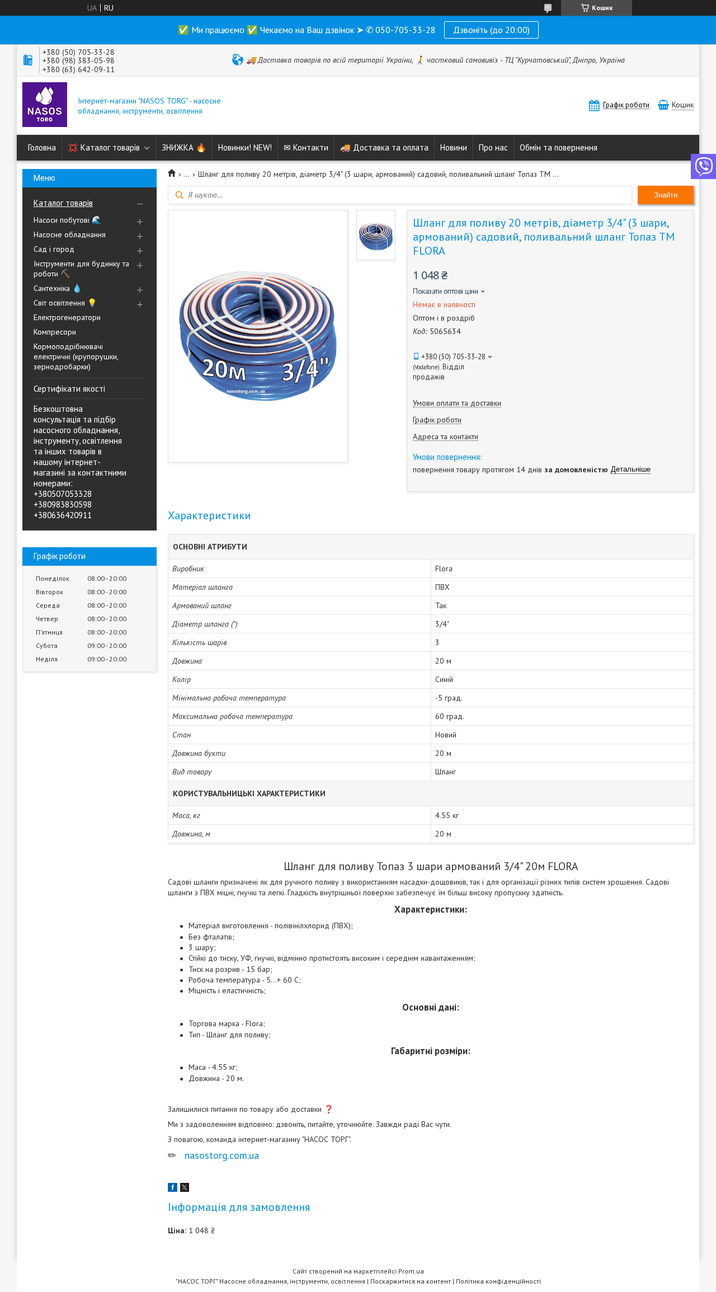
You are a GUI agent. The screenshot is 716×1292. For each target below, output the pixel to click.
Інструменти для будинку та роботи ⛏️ (81, 269)
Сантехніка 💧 (58, 288)
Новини (453, 147)
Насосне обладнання (70, 234)
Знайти (665, 195)
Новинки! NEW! (245, 147)
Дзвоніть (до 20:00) (491, 29)
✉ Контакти (306, 147)
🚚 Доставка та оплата (384, 147)
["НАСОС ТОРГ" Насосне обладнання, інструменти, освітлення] (44, 105)
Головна (42, 147)
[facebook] (172, 1189)
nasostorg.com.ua (222, 1155)
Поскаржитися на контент (410, 1281)
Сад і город (54, 249)
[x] (184, 1189)
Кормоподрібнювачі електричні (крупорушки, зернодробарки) (76, 356)
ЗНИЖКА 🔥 (184, 147)
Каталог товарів (63, 203)
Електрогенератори (67, 317)
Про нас (493, 147)
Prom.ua (411, 1271)
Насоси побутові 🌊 (67, 220)
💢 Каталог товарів (104, 147)
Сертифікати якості (69, 388)
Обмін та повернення (558, 147)
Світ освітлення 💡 (65, 303)
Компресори (55, 332)
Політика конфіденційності (498, 1281)
